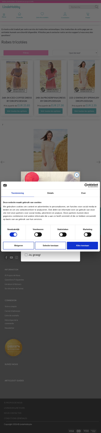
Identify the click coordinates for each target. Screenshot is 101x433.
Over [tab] (83, 193)
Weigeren (18, 245)
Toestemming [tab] (17, 193)
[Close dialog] (76, 175)
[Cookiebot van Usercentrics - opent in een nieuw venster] (86, 185)
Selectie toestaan (50, 245)
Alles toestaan (82, 245)
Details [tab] (50, 193)
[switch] (38, 234)
